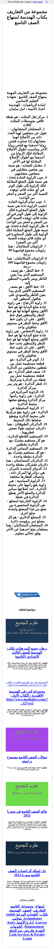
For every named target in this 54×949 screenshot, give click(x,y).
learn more (37, 2)
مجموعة (27, 906)
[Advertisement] (27, 61)
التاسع (15, 906)
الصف (27, 910)
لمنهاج (39, 906)
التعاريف (40, 910)
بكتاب (44, 914)
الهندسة (15, 910)
